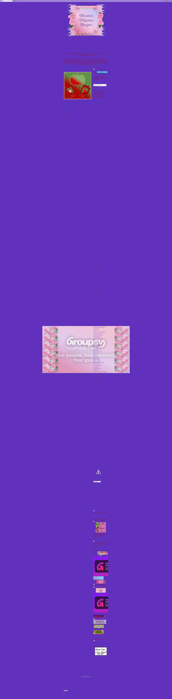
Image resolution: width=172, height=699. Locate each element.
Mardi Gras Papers (96, 347)
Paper (94, 376)
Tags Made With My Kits (98, 414)
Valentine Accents (96, 432)
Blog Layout (95, 154)
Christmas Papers (96, 197)
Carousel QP (95, 174)
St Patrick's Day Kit (97, 405)
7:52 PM (77, 103)
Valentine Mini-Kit (96, 441)
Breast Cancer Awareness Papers (99, 166)
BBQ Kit (95, 136)
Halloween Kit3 (96, 313)
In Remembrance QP (97, 335)
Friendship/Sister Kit (97, 272)
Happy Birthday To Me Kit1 (98, 325)
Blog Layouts (95, 156)
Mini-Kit (95, 354)
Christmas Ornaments (97, 195)
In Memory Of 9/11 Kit (97, 333)
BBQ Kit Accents (96, 137)
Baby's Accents (96, 134)
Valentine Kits (96, 438)
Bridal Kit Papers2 (96, 171)
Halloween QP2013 (97, 316)
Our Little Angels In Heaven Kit (99, 371)
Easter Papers (95, 241)
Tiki (94, 422)
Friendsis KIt (95, 273)
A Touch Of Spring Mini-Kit (98, 121)
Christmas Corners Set (97, 186)
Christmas (95, 177)
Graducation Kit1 (96, 298)
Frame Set (95, 267)
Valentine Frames (96, 435)
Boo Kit (94, 160)
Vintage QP (95, 455)
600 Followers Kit (96, 118)
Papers (94, 377)
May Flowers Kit (96, 348)
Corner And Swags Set (97, 215)
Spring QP (95, 403)
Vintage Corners (96, 449)
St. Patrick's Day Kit (97, 409)
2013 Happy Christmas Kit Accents (99, 107)
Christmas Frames (96, 191)
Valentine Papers (96, 443)
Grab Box (95, 289)
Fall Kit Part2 (95, 249)
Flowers (94, 263)
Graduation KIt (96, 295)
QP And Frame (96, 385)
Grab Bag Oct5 (96, 286)
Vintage (94, 446)
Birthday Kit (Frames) (97, 151)
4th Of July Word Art (97, 116)
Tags (94, 412)
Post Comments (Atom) (73, 116)
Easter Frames (96, 237)
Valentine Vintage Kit (97, 444)
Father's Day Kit (96, 258)
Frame (94, 266)
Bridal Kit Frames (96, 168)
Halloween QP (96, 315)
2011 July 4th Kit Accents (98, 102)
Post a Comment (67, 112)
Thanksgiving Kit (96, 418)
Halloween (95, 303)
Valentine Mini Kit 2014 (97, 440)
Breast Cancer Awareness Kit (98, 165)
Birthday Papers (96, 153)
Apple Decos (95, 128)
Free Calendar (100, 505)
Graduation (95, 293)
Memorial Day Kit (96, 351)
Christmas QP (95, 199)
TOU (94, 428)
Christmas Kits (96, 194)
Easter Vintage (96, 246)
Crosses (94, 225)
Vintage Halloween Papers (98, 454)
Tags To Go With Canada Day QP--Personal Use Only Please (77, 69)
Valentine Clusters (96, 434)
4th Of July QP (96, 113)
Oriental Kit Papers (97, 368)
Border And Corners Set (97, 162)
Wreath (94, 463)
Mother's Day (95, 359)
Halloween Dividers (97, 306)
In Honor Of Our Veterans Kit (98, 332)
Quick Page (95, 389)
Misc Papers (95, 358)
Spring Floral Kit (96, 400)
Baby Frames (95, 131)
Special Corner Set (96, 399)
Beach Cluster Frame (97, 145)
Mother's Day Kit (96, 361)
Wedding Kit (95, 458)
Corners (94, 220)
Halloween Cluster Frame (98, 304)
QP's (94, 386)
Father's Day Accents (97, 254)
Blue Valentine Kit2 (97, 159)
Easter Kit (95, 238)
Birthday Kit (95, 150)
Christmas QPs (96, 202)
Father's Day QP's (96, 260)
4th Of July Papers (96, 111)
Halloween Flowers (97, 307)
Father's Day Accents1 (97, 255)
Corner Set (95, 217)
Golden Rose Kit (96, 283)
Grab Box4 (95, 290)
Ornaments (95, 370)
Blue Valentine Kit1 (97, 157)
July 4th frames (96, 336)
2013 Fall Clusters (96, 105)
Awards (94, 130)
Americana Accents (97, 125)
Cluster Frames (96, 209)
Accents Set (95, 124)
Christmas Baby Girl (97, 182)
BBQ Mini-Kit (96, 144)
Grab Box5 (95, 292)
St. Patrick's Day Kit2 (97, 411)
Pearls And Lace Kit (97, 379)
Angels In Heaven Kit (97, 127)
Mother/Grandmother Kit (98, 362)
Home (78, 114)
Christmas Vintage (96, 205)
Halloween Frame (96, 309)
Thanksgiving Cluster (97, 417)
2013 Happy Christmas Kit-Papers (99, 108)
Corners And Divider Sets (98, 221)
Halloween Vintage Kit (97, 319)
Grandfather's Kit (96, 299)
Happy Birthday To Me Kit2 (98, 327)
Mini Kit (95, 353)
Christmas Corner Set (97, 185)
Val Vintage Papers (97, 429)
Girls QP (95, 277)
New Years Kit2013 (96, 365)
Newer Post (66, 114)
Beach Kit (95, 148)
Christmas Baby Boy (97, 180)
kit (93, 339)
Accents (94, 122)
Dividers (94, 228)
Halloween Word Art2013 (98, 322)
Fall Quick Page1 (96, 252)
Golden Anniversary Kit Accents (99, 278)
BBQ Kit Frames (96, 139)
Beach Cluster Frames (97, 147)
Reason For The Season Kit (98, 391)
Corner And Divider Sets (97, 214)
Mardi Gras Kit (96, 344)
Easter (94, 229)
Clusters (94, 211)
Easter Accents (96, 231)
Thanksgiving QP (96, 420)
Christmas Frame (96, 189)
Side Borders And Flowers (98, 394)
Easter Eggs (95, 234)
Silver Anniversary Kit (97, 397)
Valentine (95, 431)
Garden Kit (95, 275)
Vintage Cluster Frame (97, 448)
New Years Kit (96, 364)
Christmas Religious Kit (97, 203)
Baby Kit (95, 133)
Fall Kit (94, 247)
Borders (94, 163)
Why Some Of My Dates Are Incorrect (100, 460)
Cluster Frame (96, 208)
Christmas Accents (96, 179)
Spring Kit (95, 402)
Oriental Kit (95, 367)
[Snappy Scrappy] (98, 617)
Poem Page (95, 380)
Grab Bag (95, 284)
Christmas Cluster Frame (98, 183)
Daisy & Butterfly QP (97, 226)
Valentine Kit (95, 437)
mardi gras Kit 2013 (97, 345)
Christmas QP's (96, 200)
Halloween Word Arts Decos (98, 324)
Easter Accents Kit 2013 (97, 232)
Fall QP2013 (95, 251)
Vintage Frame (96, 452)
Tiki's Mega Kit (96, 426)
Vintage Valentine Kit (97, 457)
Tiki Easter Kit (96, 423)
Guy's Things (95, 301)
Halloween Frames (96, 310)
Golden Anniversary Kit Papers (99, 281)
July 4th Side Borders (97, 338)
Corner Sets (95, 218)
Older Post (89, 114)
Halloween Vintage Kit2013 (98, 321)
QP (94, 383)
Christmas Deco (96, 188)
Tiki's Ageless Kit (96, 425)
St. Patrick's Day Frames (98, 408)
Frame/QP (95, 269)
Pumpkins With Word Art (98, 382)
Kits (94, 341)
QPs (94, 388)
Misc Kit (95, 356)
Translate (102, 86)
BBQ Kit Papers (96, 140)
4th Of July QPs (96, 115)
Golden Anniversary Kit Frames (99, 280)
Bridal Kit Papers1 (96, 170)
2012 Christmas (96, 104)
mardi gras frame (96, 342)
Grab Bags (95, 287)
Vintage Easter (96, 451)
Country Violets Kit (97, 223)
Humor (94, 330)
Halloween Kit (96, 312)
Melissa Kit (95, 350)
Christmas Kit (95, 192)
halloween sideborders (97, 318)
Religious (95, 392)
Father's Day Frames (97, 257)
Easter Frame (95, 235)
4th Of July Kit (96, 110)
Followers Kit (95, 264)
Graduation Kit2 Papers (97, 296)
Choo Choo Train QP (97, 176)
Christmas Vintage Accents (98, 206)
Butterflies (95, 173)
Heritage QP (95, 329)
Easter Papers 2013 (97, 243)
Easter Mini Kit (96, 240)
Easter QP (95, 244)
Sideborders (95, 396)
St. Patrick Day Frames (97, 406)
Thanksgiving (95, 415)
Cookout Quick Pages (97, 212)
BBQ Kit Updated (96, 142)
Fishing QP (95, 261)
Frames (94, 270)
